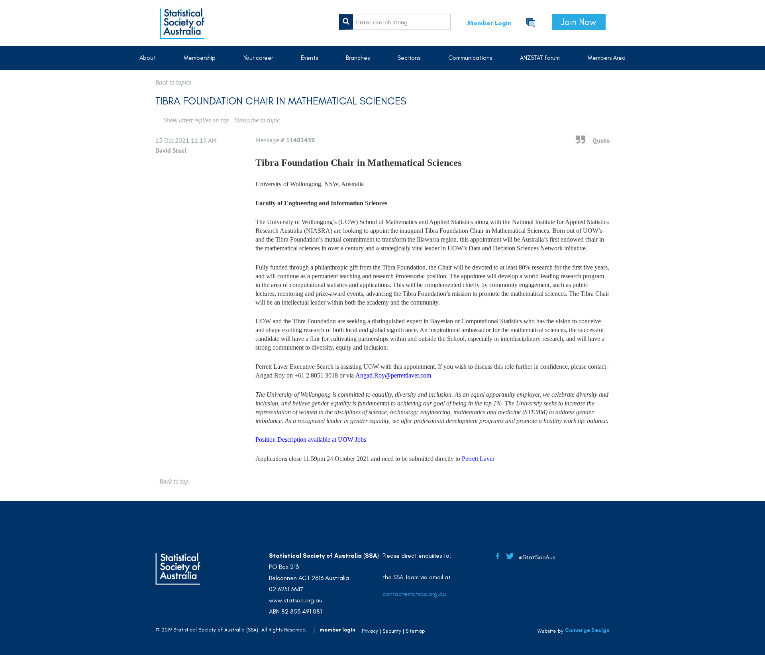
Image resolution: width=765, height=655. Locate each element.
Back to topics (173, 82)
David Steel (170, 150)
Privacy (370, 631)
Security (391, 631)
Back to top (173, 481)
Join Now (578, 22)
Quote (601, 140)
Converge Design (587, 630)
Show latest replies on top (196, 120)
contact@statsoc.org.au (414, 594)
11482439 (300, 140)
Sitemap (415, 631)
